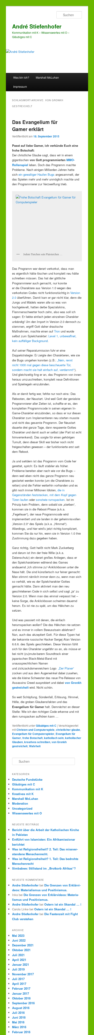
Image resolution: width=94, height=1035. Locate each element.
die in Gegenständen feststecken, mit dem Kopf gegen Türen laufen (44, 495)
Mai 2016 (18, 1022)
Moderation (20, 803)
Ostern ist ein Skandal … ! (62, 904)
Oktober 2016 (21, 998)
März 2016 (19, 1027)
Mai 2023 (18, 935)
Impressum (20, 86)
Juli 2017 (18, 979)
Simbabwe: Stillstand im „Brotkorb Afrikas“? (44, 868)
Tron (57, 331)
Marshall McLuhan (47, 77)
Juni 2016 (19, 1017)
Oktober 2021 (21, 950)
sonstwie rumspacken (50, 499)
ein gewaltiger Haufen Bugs (36, 174)
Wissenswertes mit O (27, 813)
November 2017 (23, 974)
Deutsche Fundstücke (27, 779)
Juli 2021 (18, 955)
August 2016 (20, 1008)
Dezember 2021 (23, 945)
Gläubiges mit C (46, 725)
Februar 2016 (21, 1032)
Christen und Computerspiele (35, 730)
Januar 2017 (20, 993)
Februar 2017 (21, 988)
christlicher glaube (68, 730)
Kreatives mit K (23, 794)
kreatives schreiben (37, 742)
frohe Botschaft (32, 738)
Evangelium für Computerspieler (33, 734)
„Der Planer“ (66, 668)
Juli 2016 (18, 1012)
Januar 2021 (20, 964)
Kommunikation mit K (27, 789)
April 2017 (19, 983)
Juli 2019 (18, 969)
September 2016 (23, 1003)
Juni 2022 (19, 940)
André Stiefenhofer (36, 26)
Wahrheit (35, 746)
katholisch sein (54, 738)
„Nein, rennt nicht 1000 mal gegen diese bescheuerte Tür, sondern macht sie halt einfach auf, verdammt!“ (43, 365)
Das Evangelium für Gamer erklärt (34, 125)
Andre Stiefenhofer (25, 885)
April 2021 (19, 960)
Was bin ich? (21, 77)
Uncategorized (22, 808)
